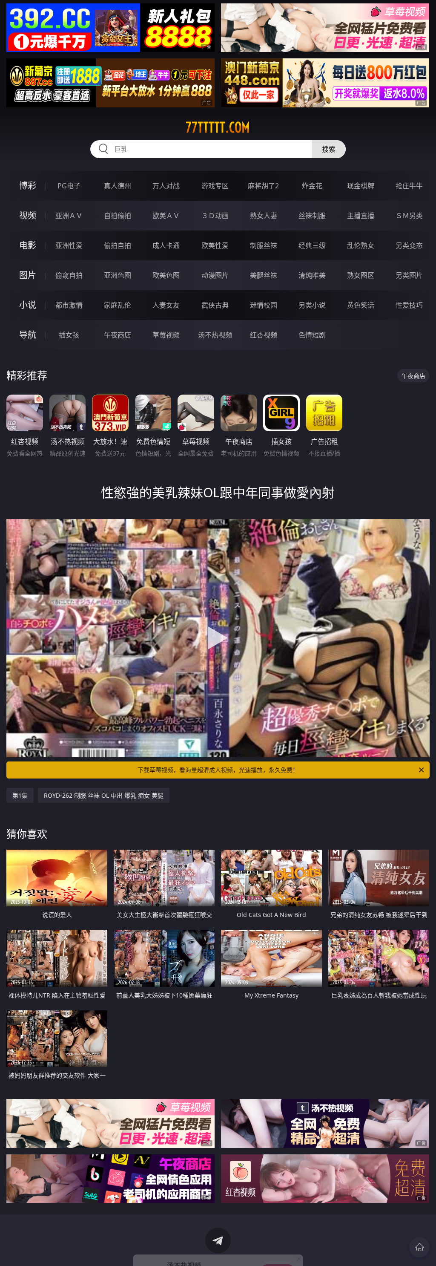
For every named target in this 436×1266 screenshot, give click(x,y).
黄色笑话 (360, 305)
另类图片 (409, 275)
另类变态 (409, 245)
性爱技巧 (409, 305)
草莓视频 (166, 335)
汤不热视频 (215, 335)
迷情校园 (263, 305)
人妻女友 (166, 305)
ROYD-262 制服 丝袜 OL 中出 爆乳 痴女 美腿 (104, 795)
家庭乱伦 (117, 305)
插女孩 (69, 335)
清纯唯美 (312, 275)
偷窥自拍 (69, 275)
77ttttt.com (218, 127)
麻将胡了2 (263, 185)
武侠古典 (215, 305)
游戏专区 (215, 185)
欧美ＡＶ (166, 215)
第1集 (20, 795)
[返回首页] (419, 1247)
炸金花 (312, 185)
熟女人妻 (263, 215)
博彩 (27, 185)
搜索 (329, 149)
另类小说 (312, 305)
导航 (27, 334)
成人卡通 (166, 245)
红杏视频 (263, 335)
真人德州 (117, 185)
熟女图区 (360, 275)
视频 (27, 215)
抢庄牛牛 (409, 185)
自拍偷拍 (117, 215)
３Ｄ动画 (215, 215)
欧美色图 (166, 275)
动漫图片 (215, 275)
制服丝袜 (263, 245)
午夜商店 (117, 335)
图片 (27, 275)
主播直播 (360, 215)
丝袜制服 (312, 215)
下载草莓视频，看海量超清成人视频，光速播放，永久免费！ (218, 770)
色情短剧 (312, 335)
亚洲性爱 (69, 245)
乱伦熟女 (360, 245)
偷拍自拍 (117, 245)
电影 (27, 245)
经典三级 (312, 245)
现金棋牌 (360, 185)
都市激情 (69, 305)
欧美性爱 (215, 245)
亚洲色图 (117, 275)
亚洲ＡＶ (69, 215)
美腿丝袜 (263, 275)
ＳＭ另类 (409, 215)
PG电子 (68, 185)
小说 (27, 305)
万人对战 (166, 185)
